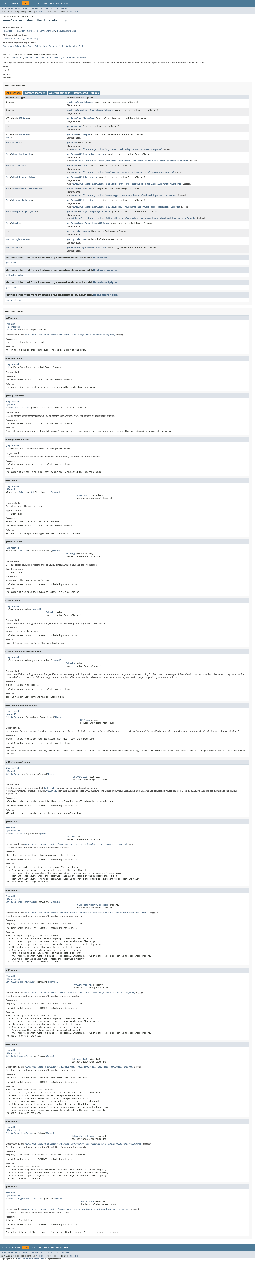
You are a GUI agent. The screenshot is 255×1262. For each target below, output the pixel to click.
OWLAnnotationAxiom (21, 154)
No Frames (46, 8)
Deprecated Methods (86, 93)
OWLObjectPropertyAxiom (24, 211)
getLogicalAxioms (76, 239)
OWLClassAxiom (18, 165)
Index (59, 3)
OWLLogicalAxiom (20, 239)
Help (66, 3)
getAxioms (72, 134)
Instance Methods (34, 93)
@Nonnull (10, 324)
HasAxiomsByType (25, 31)
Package (16, 3)
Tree (38, 3)
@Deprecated (13, 327)
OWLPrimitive (99, 247)
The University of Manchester (31, 1259)
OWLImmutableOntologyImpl (49, 46)
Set (8, 137)
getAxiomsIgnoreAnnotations (82, 223)
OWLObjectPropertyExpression (95, 211)
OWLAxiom (88, 102)
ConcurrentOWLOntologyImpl (17, 46)
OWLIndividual (86, 200)
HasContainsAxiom (45, 31)
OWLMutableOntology (13, 38)
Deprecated (48, 3)
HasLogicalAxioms (66, 31)
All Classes (63, 8)
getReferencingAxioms (79, 247)
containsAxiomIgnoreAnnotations (85, 110)
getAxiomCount (75, 118)
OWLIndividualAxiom (21, 200)
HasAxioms (8, 31)
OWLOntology (33, 38)
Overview (5, 3)
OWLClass (84, 165)
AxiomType (89, 118)
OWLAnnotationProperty (91, 154)
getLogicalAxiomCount (79, 231)
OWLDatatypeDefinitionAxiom (26, 189)
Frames (36, 8)
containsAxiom (75, 102)
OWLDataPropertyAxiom (23, 177)
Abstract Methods (59, 93)
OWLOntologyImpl (74, 46)
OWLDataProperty (88, 177)
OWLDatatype (85, 189)
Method (39, 12)
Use (33, 3)
